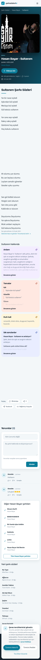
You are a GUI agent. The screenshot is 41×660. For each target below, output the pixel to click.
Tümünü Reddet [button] (29, 647)
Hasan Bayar (16, 10)
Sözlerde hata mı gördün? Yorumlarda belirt (15, 234)
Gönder (32, 464)
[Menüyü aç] (37, 3)
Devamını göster (9, 275)
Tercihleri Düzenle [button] (20, 654)
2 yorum (26, 76)
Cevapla (19, 480)
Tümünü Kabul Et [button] (11, 647)
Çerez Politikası (26, 642)
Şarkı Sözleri (5, 10)
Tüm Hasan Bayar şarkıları (20, 556)
